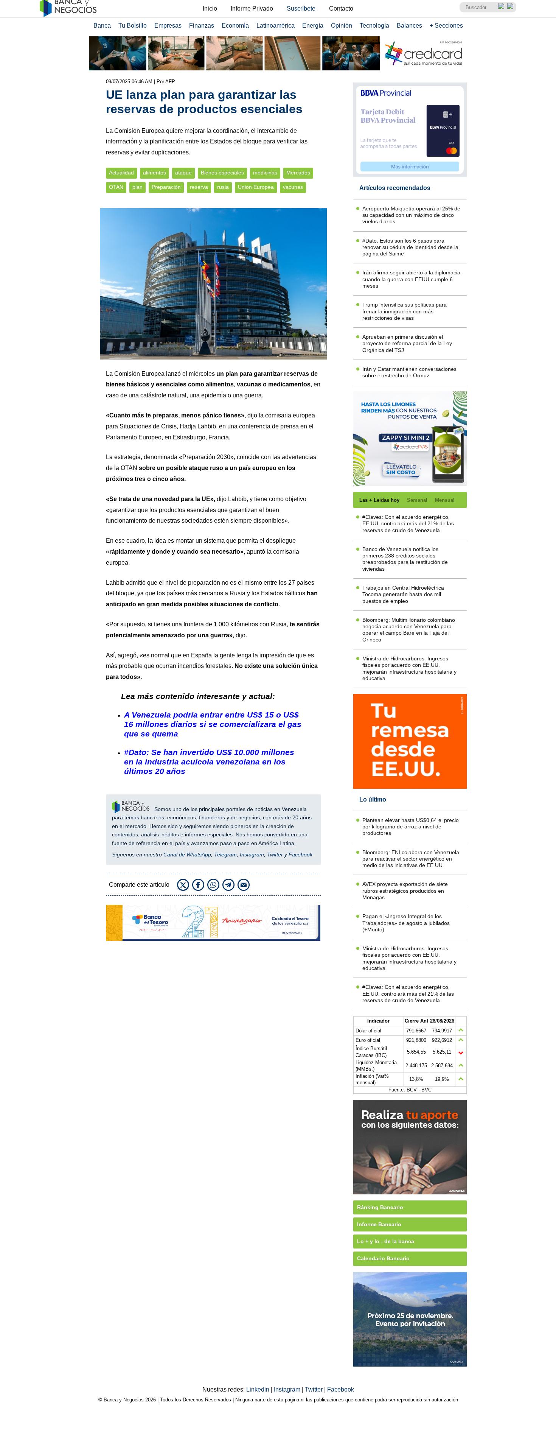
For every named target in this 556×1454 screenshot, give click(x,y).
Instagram (252, 855)
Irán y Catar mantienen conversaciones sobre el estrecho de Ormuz (409, 372)
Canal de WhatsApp (187, 855)
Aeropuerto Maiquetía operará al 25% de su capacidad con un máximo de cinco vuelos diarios (411, 215)
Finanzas (201, 25)
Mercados (298, 173)
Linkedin (258, 1389)
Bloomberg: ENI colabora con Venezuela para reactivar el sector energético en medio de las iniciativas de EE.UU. (410, 859)
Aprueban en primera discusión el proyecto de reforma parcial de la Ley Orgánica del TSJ (407, 343)
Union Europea (256, 187)
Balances (409, 25)
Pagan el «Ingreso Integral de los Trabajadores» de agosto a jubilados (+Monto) (406, 922)
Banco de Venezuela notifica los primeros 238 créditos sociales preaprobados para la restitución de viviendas (405, 559)
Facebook (300, 855)
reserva (199, 187)
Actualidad (121, 173)
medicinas (265, 173)
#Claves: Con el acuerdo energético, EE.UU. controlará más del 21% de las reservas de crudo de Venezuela (408, 523)
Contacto (341, 8)
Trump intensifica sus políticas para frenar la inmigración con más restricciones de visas (404, 311)
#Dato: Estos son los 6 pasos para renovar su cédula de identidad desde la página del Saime (410, 247)
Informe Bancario (379, 1224)
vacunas (293, 187)
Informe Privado (252, 8)
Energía (312, 25)
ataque (183, 173)
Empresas (168, 25)
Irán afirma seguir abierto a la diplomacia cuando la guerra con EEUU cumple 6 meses (411, 279)
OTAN (116, 187)
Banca (102, 25)
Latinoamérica (275, 25)
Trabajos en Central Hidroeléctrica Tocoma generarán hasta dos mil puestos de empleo (403, 594)
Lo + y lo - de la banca (385, 1241)
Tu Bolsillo (132, 25)
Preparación (166, 187)
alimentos (154, 173)
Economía (235, 25)
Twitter (275, 855)
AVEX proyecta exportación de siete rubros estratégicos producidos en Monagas (405, 890)
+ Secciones (446, 25)
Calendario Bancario (383, 1258)
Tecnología (374, 25)
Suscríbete (301, 8)
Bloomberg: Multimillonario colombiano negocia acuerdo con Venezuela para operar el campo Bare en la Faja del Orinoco (408, 630)
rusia (223, 187)
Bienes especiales (222, 173)
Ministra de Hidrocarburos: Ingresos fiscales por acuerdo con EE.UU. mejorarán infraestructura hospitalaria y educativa (409, 668)
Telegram (225, 855)
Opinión (341, 25)
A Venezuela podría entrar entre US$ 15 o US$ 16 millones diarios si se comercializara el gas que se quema (212, 724)
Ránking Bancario (380, 1207)
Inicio (210, 8)
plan (137, 187)
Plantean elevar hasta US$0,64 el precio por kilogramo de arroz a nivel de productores (410, 826)
